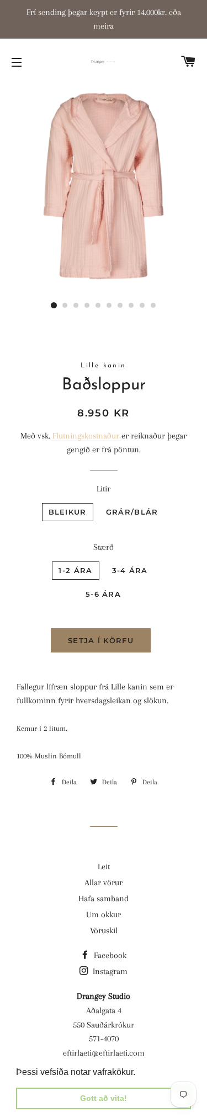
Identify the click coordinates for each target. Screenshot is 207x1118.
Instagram (109, 971)
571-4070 (104, 1039)
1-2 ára (75, 570)
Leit (104, 866)
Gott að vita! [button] (103, 1098)
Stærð (103, 547)
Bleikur (68, 511)
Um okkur (103, 914)
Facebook (109, 955)
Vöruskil (104, 930)
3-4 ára (130, 570)
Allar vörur (103, 882)
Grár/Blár (132, 511)
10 (153, 305)
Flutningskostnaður (85, 436)
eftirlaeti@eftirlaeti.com (104, 1053)
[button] (139, 1072)
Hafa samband (103, 898)
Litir (103, 489)
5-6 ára (103, 594)
